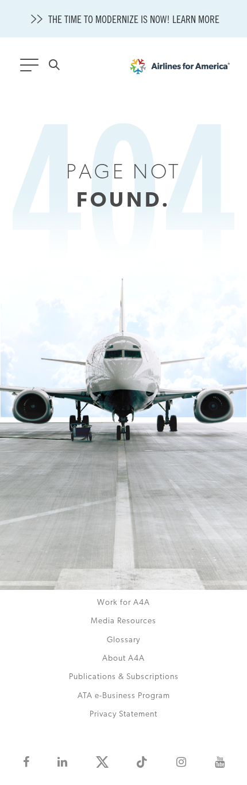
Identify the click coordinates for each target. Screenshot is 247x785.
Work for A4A (123, 603)
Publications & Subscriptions (124, 677)
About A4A (123, 658)
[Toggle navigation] (31, 68)
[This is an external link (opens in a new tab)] (26, 762)
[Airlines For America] (180, 69)
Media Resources (123, 621)
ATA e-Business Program (124, 696)
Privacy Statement (123, 714)
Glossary (123, 640)
